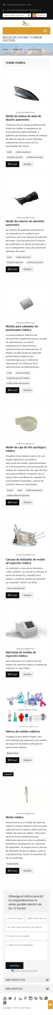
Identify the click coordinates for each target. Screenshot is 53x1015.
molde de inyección (15, 157)
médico (10, 490)
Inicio (5, 49)
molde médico (13, 863)
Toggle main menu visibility (45, 31)
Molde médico (13, 753)
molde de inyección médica (18, 378)
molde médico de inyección (18, 383)
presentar (14, 965)
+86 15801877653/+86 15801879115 (23, 10)
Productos (18, 49)
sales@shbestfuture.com (19, 4)
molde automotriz (23, 152)
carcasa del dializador (16, 588)
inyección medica (23, 373)
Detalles (28, 164)
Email (12, 164)
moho (9, 152)
